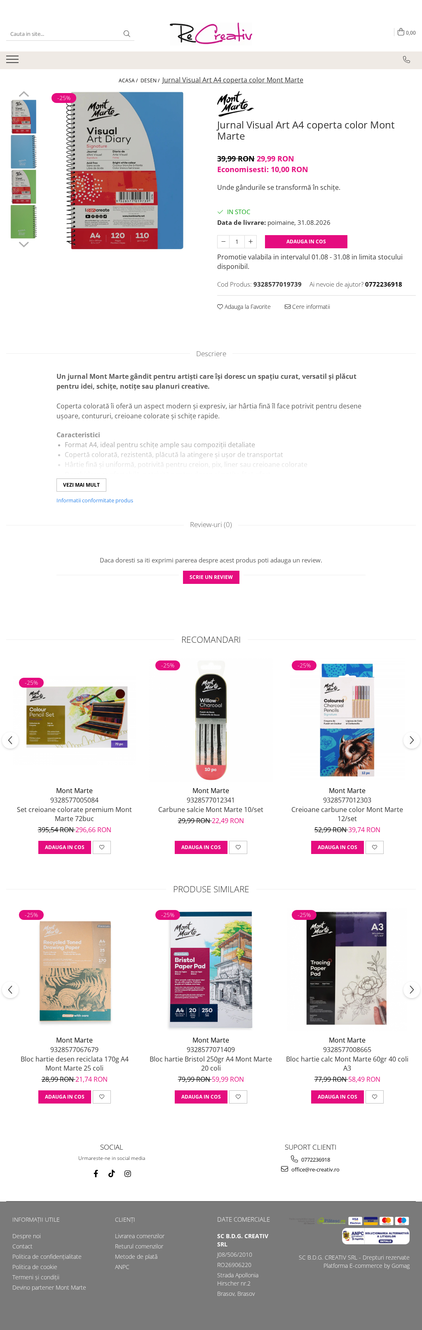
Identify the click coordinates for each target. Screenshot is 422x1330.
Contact (22, 1246)
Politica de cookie (34, 1267)
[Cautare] (127, 34)
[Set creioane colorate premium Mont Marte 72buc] (74, 720)
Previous (24, 95)
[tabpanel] (125, 170)
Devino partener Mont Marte (49, 1287)
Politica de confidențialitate (47, 1256)
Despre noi (26, 1236)
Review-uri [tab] (211, 524)
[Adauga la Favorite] (102, 847)
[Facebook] (96, 1174)
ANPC (122, 1267)
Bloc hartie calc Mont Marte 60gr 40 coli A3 (347, 1064)
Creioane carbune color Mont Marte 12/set (347, 814)
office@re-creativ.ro (315, 1169)
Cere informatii (310, 306)
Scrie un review (211, 577)
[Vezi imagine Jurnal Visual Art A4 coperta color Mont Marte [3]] (24, 222)
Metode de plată (136, 1256)
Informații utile (36, 1219)
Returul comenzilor (139, 1246)
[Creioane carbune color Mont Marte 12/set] (347, 720)
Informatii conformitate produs (94, 500)
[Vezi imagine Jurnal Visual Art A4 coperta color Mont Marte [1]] (24, 152)
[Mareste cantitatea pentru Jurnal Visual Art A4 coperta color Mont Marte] (250, 241)
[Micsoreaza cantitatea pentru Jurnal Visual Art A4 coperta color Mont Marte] (223, 241)
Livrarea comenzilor (139, 1236)
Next (24, 243)
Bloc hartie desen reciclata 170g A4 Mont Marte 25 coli (75, 1064)
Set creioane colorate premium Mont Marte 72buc (74, 814)
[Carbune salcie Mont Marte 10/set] (211, 720)
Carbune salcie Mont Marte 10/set (210, 809)
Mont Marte (74, 790)
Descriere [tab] (211, 353)
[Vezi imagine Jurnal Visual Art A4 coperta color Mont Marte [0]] (24, 117)
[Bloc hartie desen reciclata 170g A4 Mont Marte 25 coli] (74, 969)
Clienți (125, 1219)
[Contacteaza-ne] (406, 59)
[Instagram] (128, 1174)
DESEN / (151, 80)
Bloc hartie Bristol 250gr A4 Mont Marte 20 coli (211, 1064)
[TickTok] (112, 1174)
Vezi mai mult (81, 484)
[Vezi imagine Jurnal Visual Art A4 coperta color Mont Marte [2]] (24, 187)
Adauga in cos (306, 241)
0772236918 (315, 1159)
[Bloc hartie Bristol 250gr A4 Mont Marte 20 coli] (211, 969)
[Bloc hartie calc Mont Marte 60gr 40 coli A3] (347, 969)
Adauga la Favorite (247, 306)
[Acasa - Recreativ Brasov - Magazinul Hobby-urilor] (211, 34)
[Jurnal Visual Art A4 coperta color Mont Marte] (125, 170)
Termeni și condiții (35, 1277)
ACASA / (129, 80)
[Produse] (13, 62)
